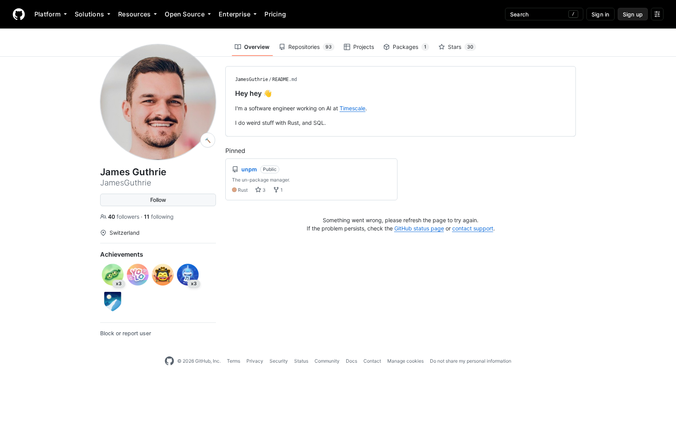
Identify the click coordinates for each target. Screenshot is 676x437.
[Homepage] (19, 14)
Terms (233, 361)
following (159, 216)
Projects (363, 46)
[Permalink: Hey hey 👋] (229, 93)
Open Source (185, 14)
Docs (351, 361)
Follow (158, 199)
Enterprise (234, 14)
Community (327, 361)
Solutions (89, 14)
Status (301, 361)
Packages (409, 46)
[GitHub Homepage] (169, 361)
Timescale (352, 108)
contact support (472, 228)
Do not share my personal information (470, 361)
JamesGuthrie (251, 79)
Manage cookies (405, 361)
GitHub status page (419, 228)
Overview (257, 46)
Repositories (310, 46)
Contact (372, 361)
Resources (134, 14)
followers (124, 216)
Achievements (121, 254)
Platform (47, 14)
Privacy (254, 361)
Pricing (275, 14)
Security (279, 361)
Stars (460, 46)
